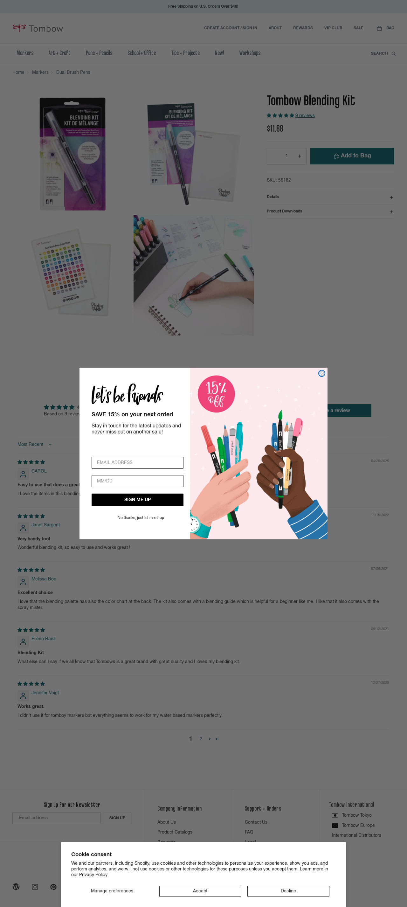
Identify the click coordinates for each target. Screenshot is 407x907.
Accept (200, 891)
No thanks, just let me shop (141, 518)
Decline (288, 891)
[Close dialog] (322, 373)
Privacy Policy (93, 875)
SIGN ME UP (137, 500)
